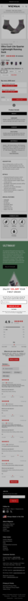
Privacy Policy (19, 312)
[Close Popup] (26, 288)
